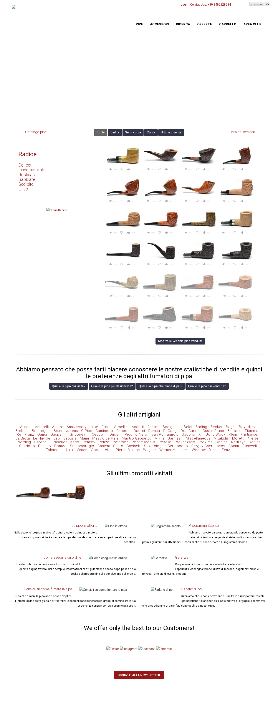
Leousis (70, 438)
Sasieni (104, 446)
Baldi (188, 427)
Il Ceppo (96, 434)
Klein (233, 434)
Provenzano (185, 442)
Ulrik (69, 450)
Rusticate (27, 174)
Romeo (60, 446)
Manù (84, 438)
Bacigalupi (171, 427)
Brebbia (22, 431)
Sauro (118, 446)
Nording (24, 442)
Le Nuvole (41, 438)
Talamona (54, 450)
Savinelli (134, 446)
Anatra (57, 427)
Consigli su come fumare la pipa (48, 589)
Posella (165, 442)
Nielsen (254, 438)
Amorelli (42, 427)
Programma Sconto (204, 525)
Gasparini (58, 434)
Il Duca (112, 434)
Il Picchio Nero (134, 434)
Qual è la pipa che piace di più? (160, 386)
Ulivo (23, 189)
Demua (154, 431)
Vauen (82, 450)
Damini (139, 431)
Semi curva (133, 132)
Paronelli (41, 442)
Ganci (42, 434)
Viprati (96, 450)
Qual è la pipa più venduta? (207, 386)
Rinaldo (44, 446)
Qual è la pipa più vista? (68, 386)
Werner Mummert (174, 450)
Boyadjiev (247, 427)
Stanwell (249, 446)
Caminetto (104, 431)
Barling (201, 427)
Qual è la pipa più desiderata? (112, 386)
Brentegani (41, 431)
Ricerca (183, 24)
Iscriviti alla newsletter (139, 675)
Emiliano (234, 431)
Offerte (204, 24)
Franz (29, 434)
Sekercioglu (154, 446)
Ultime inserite (171, 132)
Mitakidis (221, 438)
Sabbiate (26, 179)
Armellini (121, 427)
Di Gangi (170, 431)
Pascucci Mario (66, 442)
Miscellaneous (198, 438)
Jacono (188, 434)
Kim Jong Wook (212, 434)
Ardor (106, 427)
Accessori (159, 24)
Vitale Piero (115, 450)
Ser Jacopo (178, 446)
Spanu (233, 446)
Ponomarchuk (143, 442)
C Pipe (86, 431)
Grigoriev (77, 434)
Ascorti (138, 427)
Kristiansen (249, 434)
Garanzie (182, 557)
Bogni (231, 427)
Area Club (252, 24)
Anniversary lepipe (82, 427)
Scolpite (26, 184)
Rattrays (238, 442)
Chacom (123, 431)
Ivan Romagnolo (165, 434)
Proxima (206, 442)
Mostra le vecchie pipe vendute (180, 341)
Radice (27, 154)
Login (184, 4)
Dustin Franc (213, 431)
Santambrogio (82, 446)
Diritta (115, 132)
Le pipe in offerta (84, 525)
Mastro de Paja (105, 438)
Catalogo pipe (36, 132)
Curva (151, 132)
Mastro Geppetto (136, 438)
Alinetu (26, 427)
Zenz (226, 450)
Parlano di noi (191, 589)
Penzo (104, 442)
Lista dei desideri (242, 132)
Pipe (139, 24)
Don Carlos (190, 431)
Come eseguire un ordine (62, 557)
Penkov (89, 442)
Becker (216, 427)
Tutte (101, 132)
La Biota (23, 438)
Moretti (238, 438)
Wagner (149, 450)
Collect (24, 165)
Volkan (134, 450)
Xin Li (213, 450)
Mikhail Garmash (169, 438)
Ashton (153, 427)
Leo (57, 438)
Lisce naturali (31, 169)
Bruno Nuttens (66, 431)
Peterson (120, 442)
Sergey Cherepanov (208, 446)
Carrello (227, 24)
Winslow (199, 450)
